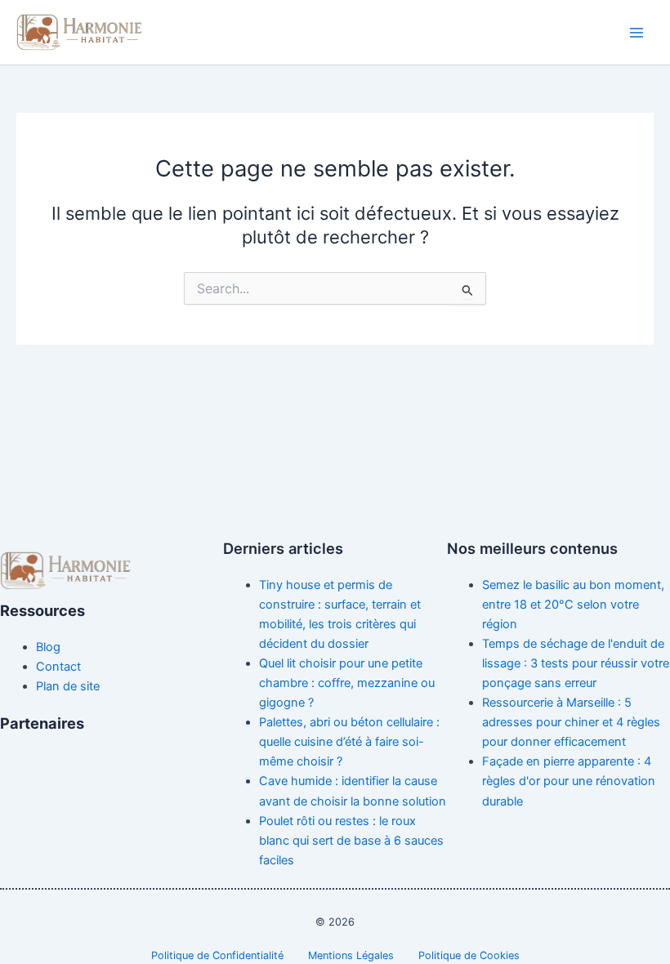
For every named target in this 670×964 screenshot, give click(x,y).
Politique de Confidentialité (217, 955)
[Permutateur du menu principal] (636, 33)
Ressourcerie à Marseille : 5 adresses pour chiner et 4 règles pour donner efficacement (571, 722)
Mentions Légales (351, 955)
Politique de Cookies (469, 955)
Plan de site (68, 686)
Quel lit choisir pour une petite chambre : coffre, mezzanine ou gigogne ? (347, 683)
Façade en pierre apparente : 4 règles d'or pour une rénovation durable (568, 781)
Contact (58, 666)
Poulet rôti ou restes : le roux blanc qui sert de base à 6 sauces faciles (351, 841)
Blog (48, 647)
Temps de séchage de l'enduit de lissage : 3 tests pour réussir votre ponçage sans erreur (575, 663)
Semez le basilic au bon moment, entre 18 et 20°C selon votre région (573, 605)
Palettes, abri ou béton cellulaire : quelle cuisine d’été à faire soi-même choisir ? (349, 742)
